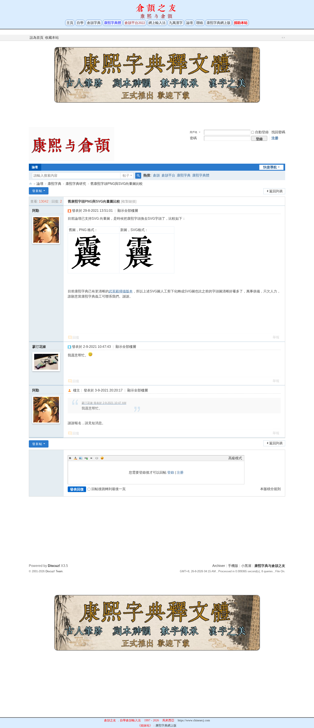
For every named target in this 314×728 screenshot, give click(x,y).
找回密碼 (278, 132)
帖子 (126, 175)
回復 (75, 337)
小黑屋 (246, 566)
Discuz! (54, 566)
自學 (80, 23)
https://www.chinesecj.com (194, 720)
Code (97, 458)
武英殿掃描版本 (121, 291)
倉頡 (156, 175)
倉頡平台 (168, 175)
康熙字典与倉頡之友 (30, 184)
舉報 (276, 337)
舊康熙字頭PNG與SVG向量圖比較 (116, 183)
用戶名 (193, 132)
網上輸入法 (157, 23)
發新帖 (37, 191)
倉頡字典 (94, 23)
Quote (91, 458)
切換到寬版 (283, 38)
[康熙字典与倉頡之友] (71, 144)
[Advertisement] (157, 113)
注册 (274, 138)
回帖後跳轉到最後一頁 (108, 489)
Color (75, 458)
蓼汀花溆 (39, 346)
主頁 (69, 23)
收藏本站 (52, 37)
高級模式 (235, 458)
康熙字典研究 (76, 183)
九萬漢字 (176, 23)
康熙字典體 (200, 175)
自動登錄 (262, 132)
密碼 (193, 138)
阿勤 (35, 210)
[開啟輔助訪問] (279, 38)
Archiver (218, 566)
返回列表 (276, 191)
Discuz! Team (54, 571)
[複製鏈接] (128, 201)
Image (81, 458)
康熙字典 (184, 175)
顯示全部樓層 (127, 210)
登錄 (170, 472)
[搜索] (138, 176)
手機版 (233, 566)
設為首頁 (36, 37)
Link (86, 458)
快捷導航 (270, 167)
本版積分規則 (270, 489)
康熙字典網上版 (218, 23)
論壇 (189, 23)
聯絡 (199, 23)
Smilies (102, 458)
